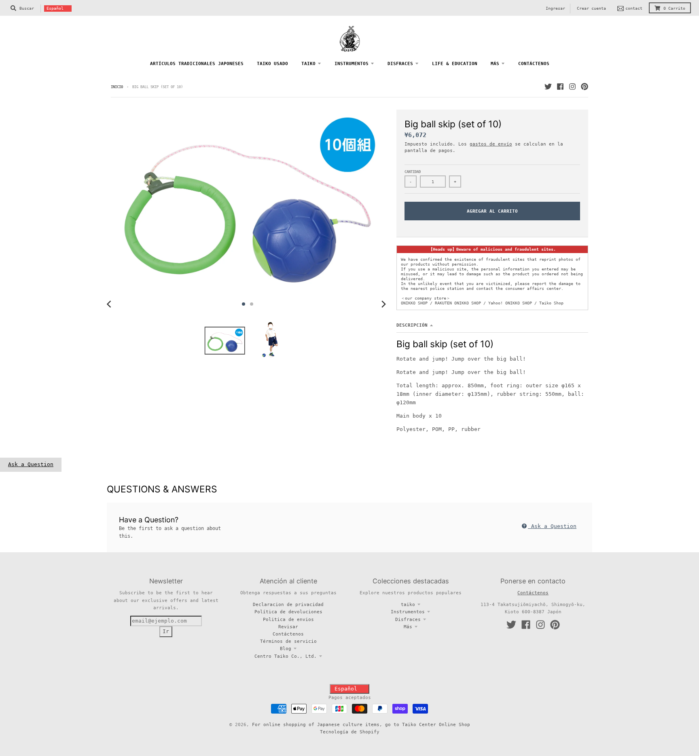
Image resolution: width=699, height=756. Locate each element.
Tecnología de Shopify (349, 732)
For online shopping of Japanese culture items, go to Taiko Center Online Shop (361, 724)
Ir (166, 631)
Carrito (674, 8)
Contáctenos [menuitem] (533, 63)
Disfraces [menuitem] (400, 63)
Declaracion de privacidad (288, 604)
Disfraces (408, 619)
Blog (285, 648)
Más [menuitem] (495, 63)
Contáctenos (288, 634)
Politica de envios (288, 619)
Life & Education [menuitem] (454, 63)
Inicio (117, 87)
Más (408, 626)
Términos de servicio (288, 641)
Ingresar (555, 8)
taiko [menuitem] (308, 63)
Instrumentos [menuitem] (352, 63)
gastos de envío (491, 144)
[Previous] (110, 304)
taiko (408, 604)
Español (55, 8)
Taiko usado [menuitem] (272, 63)
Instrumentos (408, 612)
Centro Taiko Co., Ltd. (285, 656)
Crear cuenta (591, 8)
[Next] (383, 304)
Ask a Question (30, 464)
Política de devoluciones (288, 612)
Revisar (288, 626)
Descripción (412, 325)
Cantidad (413, 172)
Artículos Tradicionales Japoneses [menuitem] (197, 63)
